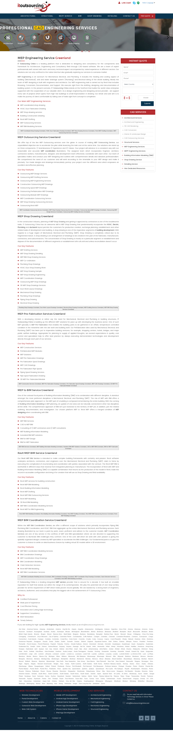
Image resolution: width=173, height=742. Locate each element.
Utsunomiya (28, 681)
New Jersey (81, 661)
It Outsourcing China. (85, 726)
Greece (85, 644)
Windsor (125, 681)
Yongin (75, 683)
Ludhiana (101, 654)
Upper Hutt (46, 681)
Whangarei (108, 681)
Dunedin (70, 641)
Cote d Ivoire (73, 639)
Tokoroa (116, 676)
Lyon (144, 654)
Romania (144, 669)
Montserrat (80, 659)
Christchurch (32, 636)
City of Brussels (42, 636)
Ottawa (30, 666)
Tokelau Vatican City (105, 676)
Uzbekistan (37, 681)
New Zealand (120, 661)
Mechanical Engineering (100, 698)
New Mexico (91, 661)
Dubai (51, 641)
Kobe (20, 651)
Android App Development (67, 698)
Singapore (120, 671)
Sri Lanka (117, 674)
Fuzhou (66, 644)
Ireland (55, 649)
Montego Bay (45, 659)
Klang (151, 649)
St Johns (125, 674)
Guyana (68, 646)
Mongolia (22, 659)
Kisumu (129, 649)
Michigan (52, 656)
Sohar (151, 671)
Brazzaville (136, 631)
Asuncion (22, 631)
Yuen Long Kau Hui (85, 683)
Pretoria (141, 666)
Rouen (43, 671)
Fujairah (53, 644)
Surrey (47, 676)
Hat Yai (82, 646)
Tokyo (122, 676)
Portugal (121, 666)
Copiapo (40, 639)
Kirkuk (123, 649)
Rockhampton (135, 669)
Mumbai (144, 659)
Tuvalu (119, 678)
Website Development (31, 695)
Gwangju (76, 646)
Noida (67, 664)
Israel (76, 649)
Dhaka (125, 639)
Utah (20, 681)
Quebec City (67, 669)
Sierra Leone (111, 671)
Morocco (95, 659)
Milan (58, 656)
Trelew (44, 678)
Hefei (94, 646)
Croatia (88, 639)
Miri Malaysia (81, 656)
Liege (31, 654)
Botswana (108, 631)
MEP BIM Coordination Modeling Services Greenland (36, 576)
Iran (46, 649)
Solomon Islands (24, 674)
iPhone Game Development (67, 709)
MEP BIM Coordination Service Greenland (42, 520)
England (90, 641)
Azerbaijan (60, 631)
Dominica (150, 639)
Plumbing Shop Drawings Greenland (29, 307)
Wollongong (30, 683)
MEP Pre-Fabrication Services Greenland (41, 313)
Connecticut (22, 639)
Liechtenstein (23, 654)
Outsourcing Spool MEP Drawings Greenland (93, 210)
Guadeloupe (126, 644)
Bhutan (67, 631)
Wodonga (22, 683)
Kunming (113, 651)
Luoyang (108, 654)
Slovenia (144, 671)
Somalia (34, 674)
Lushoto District (124, 654)
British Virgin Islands (25, 634)
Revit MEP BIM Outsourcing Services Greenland (99, 513)
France (135, 641)
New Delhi (59, 661)
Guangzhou (140, 644)
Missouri (108, 656)
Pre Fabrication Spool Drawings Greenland (78, 383)
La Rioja (150, 654)
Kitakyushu (136, 649)
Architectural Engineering (134, 122)
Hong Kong (149, 646)
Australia (46, 631)
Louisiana (78, 654)
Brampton (123, 631)
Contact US (56, 718)
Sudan (146, 674)
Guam (133, 644)
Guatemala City (24, 646)
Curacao (100, 639)
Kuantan (90, 651)
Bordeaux (100, 631)
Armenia (144, 629)
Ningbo (56, 664)
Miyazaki (120, 656)
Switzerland (76, 676)
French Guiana (31, 644)
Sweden (68, 676)
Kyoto (142, 651)
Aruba (151, 629)
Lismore (41, 654)
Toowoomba (135, 676)
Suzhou (53, 676)
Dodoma (137, 639)
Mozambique (128, 659)
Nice (151, 661)
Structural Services (131, 142)
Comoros (135, 636)
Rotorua (28, 671)
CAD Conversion (130, 130)
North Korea (98, 664)
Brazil (129, 631)
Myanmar (42, 661)
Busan (129, 634)
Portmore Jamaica (111, 666)
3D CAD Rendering (131, 126)
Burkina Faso (108, 634)
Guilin (38, 646)
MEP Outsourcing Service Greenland (39, 137)
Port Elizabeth (76, 666)
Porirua (68, 666)
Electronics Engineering (100, 706)
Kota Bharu (39, 651)
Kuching (97, 651)
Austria (53, 631)
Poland (53, 666)
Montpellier (64, 659)
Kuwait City (135, 651)
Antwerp (107, 629)
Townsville (22, 678)
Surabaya (27, 676)
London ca (70, 654)
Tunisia (91, 678)
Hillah (108, 646)
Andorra (58, 629)
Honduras (141, 646)
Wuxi (43, 683)
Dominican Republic (25, 641)
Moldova (128, 656)
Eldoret (83, 641)
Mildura (64, 656)
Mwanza (34, 661)
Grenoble (108, 644)
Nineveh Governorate (45, 664)
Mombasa (135, 656)
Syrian (95, 676)
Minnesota (71, 656)
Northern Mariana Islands (112, 664)
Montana (37, 659)
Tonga (128, 676)
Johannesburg (93, 649)
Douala (45, 641)
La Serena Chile (136, 654)
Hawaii (88, 646)
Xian (55, 683)
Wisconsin (149, 681)
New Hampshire (70, 661)
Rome (151, 669)
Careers (43, 718)
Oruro (138, 664)
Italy (80, 649)
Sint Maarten (129, 671)
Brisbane (144, 631)
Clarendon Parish (65, 636)
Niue (61, 664)
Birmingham (75, 631)
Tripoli (61, 678)
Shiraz (98, 671)
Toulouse (150, 676)
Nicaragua (145, 661)
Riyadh (127, 669)
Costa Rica (64, 639)
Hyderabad (29, 649)
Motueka (107, 659)
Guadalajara (116, 644)
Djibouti (130, 639)
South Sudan (84, 674)
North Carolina (76, 664)
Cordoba (48, 639)
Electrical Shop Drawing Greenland (73, 307)
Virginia (79, 681)
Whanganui (99, 681)
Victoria (54, 681)
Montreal (72, 659)
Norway (125, 664)
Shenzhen (63, 671)
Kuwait (128, 651)
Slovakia (137, 671)
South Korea (74, 674)
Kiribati (117, 649)
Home (20, 718)
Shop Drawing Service (133, 160)
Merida (29, 656)
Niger (20, 664)
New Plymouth (101, 661)
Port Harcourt (87, 666)
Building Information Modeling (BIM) (139, 155)
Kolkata (31, 651)
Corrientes (55, 639)
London (62, 654)
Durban (76, 641)
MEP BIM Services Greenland (27, 446)
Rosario (21, 671)
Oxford (47, 666)
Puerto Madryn (23, 669)
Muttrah (27, 661)
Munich (150, 659)
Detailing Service (131, 164)
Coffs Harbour (87, 636)
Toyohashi (37, 678)
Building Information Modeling (32, 404)
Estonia (121, 641)
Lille (35, 654)
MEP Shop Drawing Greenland (35, 216)
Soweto (93, 674)
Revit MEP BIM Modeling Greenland (29, 513)
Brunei (49, 634)
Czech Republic (116, 639)
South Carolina (53, 674)
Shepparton (71, 671)
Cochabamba (77, 636)
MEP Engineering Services (134, 147)
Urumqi (142, 678)
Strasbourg (132, 674)
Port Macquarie (98, 666)
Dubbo (57, 641)
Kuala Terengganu (80, 651)
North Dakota (87, 664)
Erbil (110, 641)
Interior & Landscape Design (135, 134)
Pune (59, 669)
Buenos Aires (57, 634)
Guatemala (149, 644)
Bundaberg (91, 634)
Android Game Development (68, 702)
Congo (151, 636)
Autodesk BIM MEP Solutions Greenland (74, 446)
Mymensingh (50, 661)
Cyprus (107, 639)
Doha (143, 639)
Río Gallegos (119, 669)
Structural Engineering (99, 709)
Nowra (132, 664)
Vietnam (61, 681)
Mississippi (100, 656)
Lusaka (115, 654)
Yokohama (67, 683)
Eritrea (115, 641)
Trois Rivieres (69, 678)
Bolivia (93, 631)
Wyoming (50, 683)
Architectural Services (133, 118)
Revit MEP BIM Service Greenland (37, 453)
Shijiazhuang (90, 671)
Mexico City (43, 656)
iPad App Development (65, 713)
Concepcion (143, 636)
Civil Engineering (97, 702)
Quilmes (84, 669)
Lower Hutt (86, 654)
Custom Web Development (33, 702)
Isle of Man (69, 649)
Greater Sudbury (76, 644)
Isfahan (62, 649)
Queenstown (76, 669)
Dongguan (37, 641)
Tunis (86, 678)
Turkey (103, 678)
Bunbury (83, 634)
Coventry (82, 639)
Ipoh (36, 649)
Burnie (117, 634)
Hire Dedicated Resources (134, 168)
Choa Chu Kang (147, 634)
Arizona (130, 629)
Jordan (111, 649)
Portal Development (30, 698)
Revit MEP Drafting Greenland (104, 131)
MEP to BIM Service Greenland (35, 390)
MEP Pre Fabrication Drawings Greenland (54, 383)
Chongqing (22, 636)
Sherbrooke (81, 671)
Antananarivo (89, 629)
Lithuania (48, 654)
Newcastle (129, 661)
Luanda (94, 654)
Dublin (63, 641)
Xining (61, 683)
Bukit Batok (67, 634)
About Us (31, 718)
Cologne (96, 636)
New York (111, 661)
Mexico (35, 656)
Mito (114, 656)
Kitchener (145, 649)
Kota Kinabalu (49, 651)
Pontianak (61, 666)
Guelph (32, 646)
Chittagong (136, 634)
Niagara (137, 661)
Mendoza (22, 656)
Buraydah (99, 634)
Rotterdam (35, 671)
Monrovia (29, 659)
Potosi (135, 666)
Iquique (41, 649)
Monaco (143, 656)
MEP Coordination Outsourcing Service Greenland (34, 210)
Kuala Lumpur (67, 651)
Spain (99, 674)
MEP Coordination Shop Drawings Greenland (87, 576)
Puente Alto (149, 666)
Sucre (140, 674)
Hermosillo (100, 646)
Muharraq (137, 659)
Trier (49, 678)
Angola (74, 629)
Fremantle (22, 644)
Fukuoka (60, 644)
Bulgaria (75, 634)
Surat (34, 676)
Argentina (114, 629)
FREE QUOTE (145, 16)
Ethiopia (128, 641)
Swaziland (60, 676)
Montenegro (55, 659)
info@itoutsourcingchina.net (92, 625)
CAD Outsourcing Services (134, 138)
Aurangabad (38, 631)
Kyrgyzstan (149, 651)
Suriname (40, 676)
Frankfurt (142, 641)
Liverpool (56, 654)
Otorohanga (22, 666)
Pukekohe (52, 669)
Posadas (128, 666)
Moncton (150, 656)
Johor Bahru (103, 649)
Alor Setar (22, 629)
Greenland (92, 644)
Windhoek (117, 681)
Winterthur (141, 681)
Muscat (21, 661)
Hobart (127, 646)
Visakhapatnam (89, 681)
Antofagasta (99, 629)
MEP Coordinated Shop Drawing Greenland (33, 131)
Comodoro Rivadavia (123, 636)
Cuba (94, 639)
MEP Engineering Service (36, 58)
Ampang (42, 629)
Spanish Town (107, 674)
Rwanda (55, 671)
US (148, 678)
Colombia (104, 636)
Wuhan (38, 683)
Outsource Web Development (34, 706)
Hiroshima (120, 646)
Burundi (123, 634)
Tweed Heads (127, 678)
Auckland (29, 631)
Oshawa (150, 664)
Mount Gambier (117, 659)
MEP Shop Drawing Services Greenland (83, 131)
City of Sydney (53, 636)
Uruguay (136, 678)
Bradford (115, 631)
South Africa (42, 674)
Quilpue (91, 669)
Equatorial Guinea (101, 641)
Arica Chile (122, 629)
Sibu (103, 671)
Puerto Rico (44, 669)
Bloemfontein (85, 631)
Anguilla (80, 629)
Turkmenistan (110, 678)
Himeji (113, 646)
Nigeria (26, 664)
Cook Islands (32, 639)
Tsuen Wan (78, 678)
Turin (97, 678)
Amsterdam (50, 629)
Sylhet (90, 676)
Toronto (143, 676)
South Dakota (64, 674)
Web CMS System (29, 709)
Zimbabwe (96, 683)
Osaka (144, 664)
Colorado (112, 636)
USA (151, 678)
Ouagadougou (39, 666)
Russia (49, 671)
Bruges (43, 634)
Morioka (88, 659)
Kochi (26, 651)
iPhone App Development (66, 706)
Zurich (103, 683)
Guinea (44, 646)
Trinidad (55, 678)
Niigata (33, 664)
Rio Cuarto (109, 669)
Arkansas (137, 629)
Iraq (50, 649)
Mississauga (91, 656)
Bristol (151, 631)
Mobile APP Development (66, 695)
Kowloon (58, 651)
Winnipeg (133, 681)
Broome (36, 634)
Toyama (29, 678)
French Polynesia (43, 644)
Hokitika (133, 646)
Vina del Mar (70, 681)
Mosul (101, 659)
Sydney (84, 676)
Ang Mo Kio (66, 629)
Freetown (150, 641)
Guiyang (62, 646)
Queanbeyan (100, 669)
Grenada (100, 644)
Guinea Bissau (53, 646)
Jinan (85, 649)
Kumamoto (105, 651)
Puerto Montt (34, 669)
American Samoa (32, 629)
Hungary (21, 649)
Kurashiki (121, 651)
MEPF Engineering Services (134, 151)
